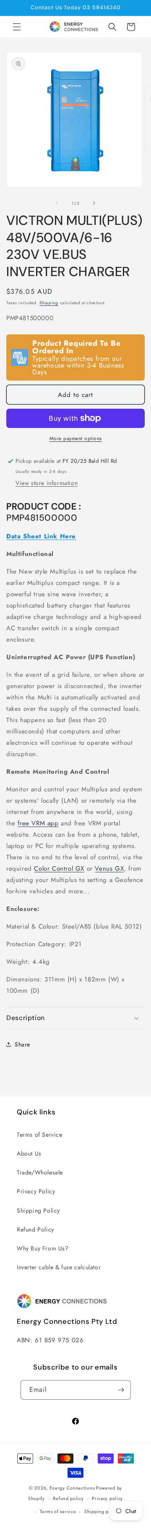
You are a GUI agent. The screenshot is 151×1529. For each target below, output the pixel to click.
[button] (17, 27)
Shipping (48, 303)
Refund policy (68, 1498)
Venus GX (109, 868)
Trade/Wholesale (40, 1172)
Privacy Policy (36, 1191)
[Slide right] (94, 203)
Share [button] (22, 1044)
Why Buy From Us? (43, 1248)
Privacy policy (107, 1498)
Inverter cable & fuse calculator (59, 1267)
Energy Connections (72, 1488)
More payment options (75, 438)
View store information (47, 483)
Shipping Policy (38, 1210)
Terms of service (58, 1511)
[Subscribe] (121, 1390)
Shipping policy (102, 1511)
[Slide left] (57, 203)
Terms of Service (39, 1134)
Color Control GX (59, 868)
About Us (29, 1153)
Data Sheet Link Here (41, 536)
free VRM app (38, 823)
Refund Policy (35, 1229)
